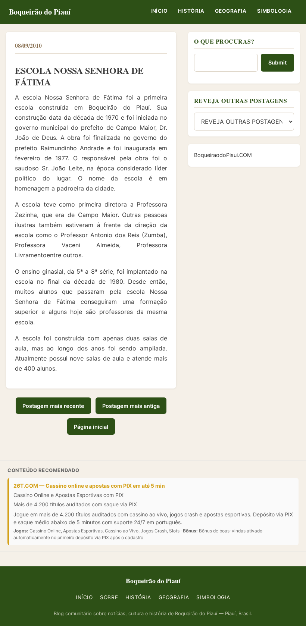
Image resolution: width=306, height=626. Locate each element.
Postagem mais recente (53, 406)
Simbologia (274, 11)
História (191, 11)
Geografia (231, 11)
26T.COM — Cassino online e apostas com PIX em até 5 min (89, 485)
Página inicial (91, 427)
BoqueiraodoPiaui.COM (223, 155)
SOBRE (109, 597)
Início (159, 11)
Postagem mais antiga (131, 406)
